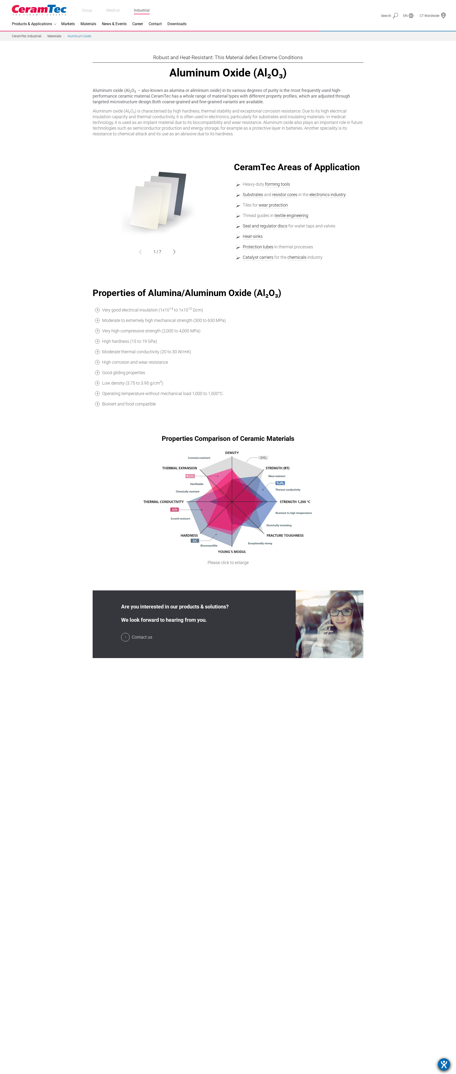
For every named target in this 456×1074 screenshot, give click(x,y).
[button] (140, 252)
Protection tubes (258, 246)
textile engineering (291, 215)
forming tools (277, 184)
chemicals (296, 257)
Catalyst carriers (258, 257)
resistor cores (284, 194)
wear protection (273, 205)
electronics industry (327, 194)
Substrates (253, 194)
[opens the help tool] (444, 1064)
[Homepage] (39, 10)
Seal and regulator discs (265, 225)
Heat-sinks (253, 236)
